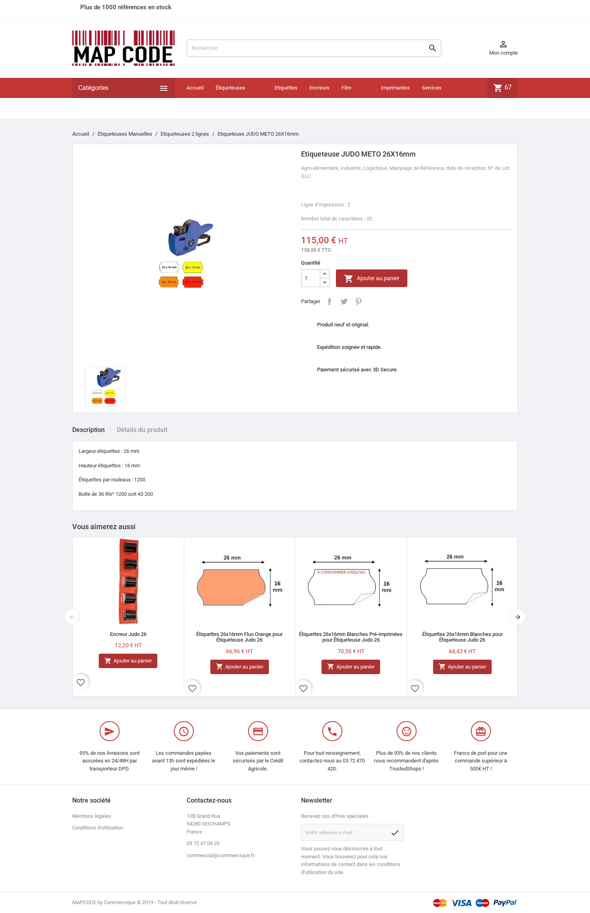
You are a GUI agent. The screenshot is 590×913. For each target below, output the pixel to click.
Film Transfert (352, 98)
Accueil (195, 88)
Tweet (344, 301)
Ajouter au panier (371, 278)
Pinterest (358, 301)
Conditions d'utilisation (97, 828)
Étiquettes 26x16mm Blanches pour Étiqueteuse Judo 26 (462, 637)
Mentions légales (91, 816)
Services (431, 88)
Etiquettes (286, 88)
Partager (329, 301)
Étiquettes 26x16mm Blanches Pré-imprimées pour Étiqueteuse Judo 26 (351, 637)
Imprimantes (395, 88)
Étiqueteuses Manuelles (230, 98)
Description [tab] (88, 430)
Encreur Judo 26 (128, 634)
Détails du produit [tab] (142, 430)
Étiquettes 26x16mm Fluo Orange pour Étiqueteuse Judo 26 (239, 637)
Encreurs (319, 88)
